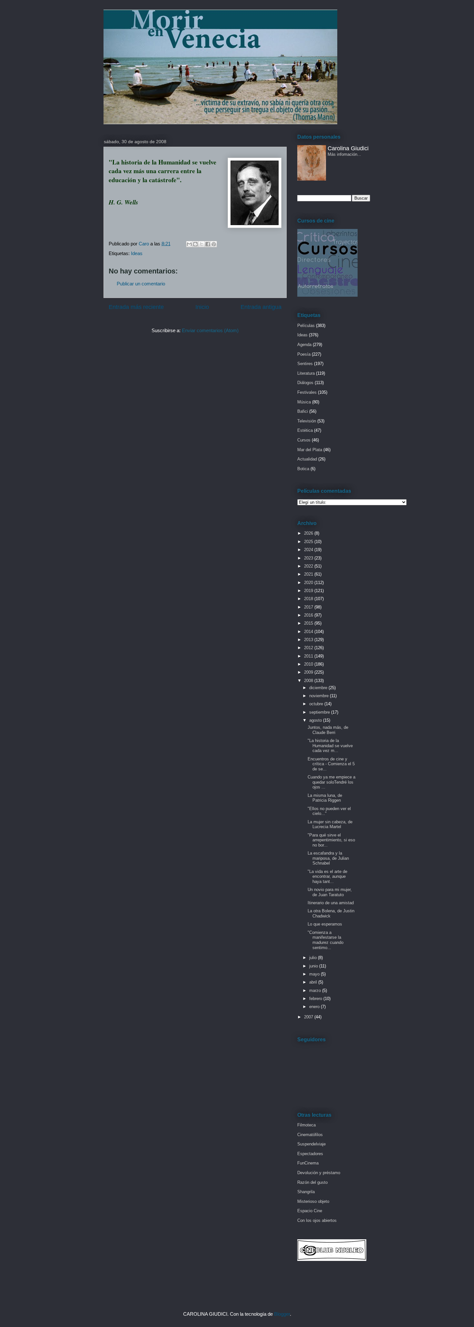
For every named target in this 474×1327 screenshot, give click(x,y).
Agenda (304, 344)
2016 (309, 615)
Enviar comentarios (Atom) (210, 330)
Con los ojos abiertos (317, 1220)
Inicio (202, 307)
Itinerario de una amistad (331, 902)
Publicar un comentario (141, 283)
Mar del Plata (309, 449)
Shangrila (306, 1191)
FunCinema (308, 1163)
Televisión (306, 421)
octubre (316, 703)
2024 (309, 549)
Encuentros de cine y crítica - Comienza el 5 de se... (331, 764)
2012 (309, 647)
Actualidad (307, 459)
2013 (309, 639)
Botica (303, 468)
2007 (309, 1017)
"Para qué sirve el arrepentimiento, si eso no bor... (331, 840)
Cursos (304, 440)
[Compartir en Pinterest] (214, 244)
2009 (309, 672)
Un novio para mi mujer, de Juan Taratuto (330, 892)
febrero (316, 998)
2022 (309, 566)
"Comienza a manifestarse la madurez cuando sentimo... (325, 940)
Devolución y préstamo (318, 1172)
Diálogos (305, 382)
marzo (315, 990)
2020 (309, 582)
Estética (305, 430)
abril (313, 982)
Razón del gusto (312, 1182)
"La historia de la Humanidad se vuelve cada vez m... (330, 745)
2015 (309, 623)
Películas (306, 325)
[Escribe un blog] (195, 244)
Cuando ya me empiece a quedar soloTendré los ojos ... (331, 782)
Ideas (137, 253)
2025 (309, 541)
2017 (309, 607)
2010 (309, 664)
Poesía (304, 354)
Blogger (282, 1314)
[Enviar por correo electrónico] (189, 244)
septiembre (320, 712)
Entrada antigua (261, 307)
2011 (309, 656)
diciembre (319, 687)
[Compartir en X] (201, 244)
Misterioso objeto (313, 1201)
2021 (309, 574)
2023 (309, 558)
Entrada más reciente (136, 307)
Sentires (305, 363)
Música (304, 402)
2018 (309, 598)
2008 (309, 680)
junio (314, 966)
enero (315, 1006)
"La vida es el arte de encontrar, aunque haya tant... (327, 876)
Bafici (302, 411)
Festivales (307, 392)
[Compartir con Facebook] (207, 244)
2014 (309, 631)
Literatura (306, 373)
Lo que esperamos (325, 924)
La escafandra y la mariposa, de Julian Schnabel (328, 858)
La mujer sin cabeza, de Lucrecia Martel (330, 824)
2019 (309, 590)
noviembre (319, 695)
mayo (315, 974)
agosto (316, 720)
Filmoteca (306, 1125)
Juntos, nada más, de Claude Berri (328, 730)
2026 (309, 533)
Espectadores (310, 1153)
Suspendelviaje (311, 1144)
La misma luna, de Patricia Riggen (325, 798)
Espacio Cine (309, 1210)
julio (313, 957)
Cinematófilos (310, 1134)
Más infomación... (344, 154)
